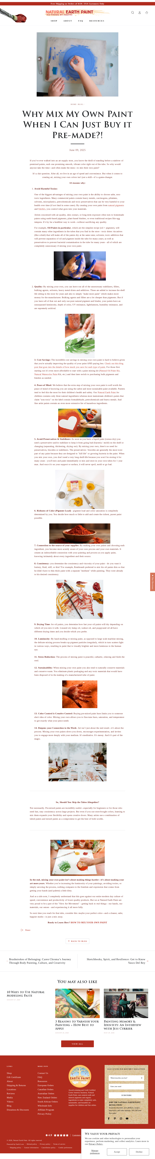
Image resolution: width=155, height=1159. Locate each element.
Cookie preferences (65, 1147)
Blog (80, 104)
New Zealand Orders (47, 1097)
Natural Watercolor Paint (46, 374)
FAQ (40, 1077)
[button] (132, 13)
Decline (139, 1152)
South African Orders (48, 1101)
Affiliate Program (46, 1110)
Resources (42, 1081)
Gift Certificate (14, 1077)
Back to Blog (79, 941)
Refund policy (32, 1144)
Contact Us (43, 1073)
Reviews (11, 1093)
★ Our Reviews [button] (152, 582)
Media (10, 1097)
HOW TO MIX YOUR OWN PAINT (89, 922)
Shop (9, 1073)
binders (41, 209)
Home (73, 104)
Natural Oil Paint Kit (110, 370)
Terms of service (59, 1144)
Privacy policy (45, 1144)
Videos (10, 1101)
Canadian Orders (45, 1089)
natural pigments (116, 205)
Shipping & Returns (16, 1085)
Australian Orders (46, 1093)
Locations (11, 1089)
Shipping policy (15, 1147)
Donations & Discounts (18, 1110)
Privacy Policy (45, 1114)
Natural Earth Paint (107, 392)
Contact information (31, 1147)
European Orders (46, 1085)
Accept (117, 1152)
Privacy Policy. (96, 1144)
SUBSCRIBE (126, 1095)
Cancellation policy (48, 1147)
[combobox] (126, 1078)
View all (77, 1044)
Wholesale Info (45, 1106)
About (10, 1081)
